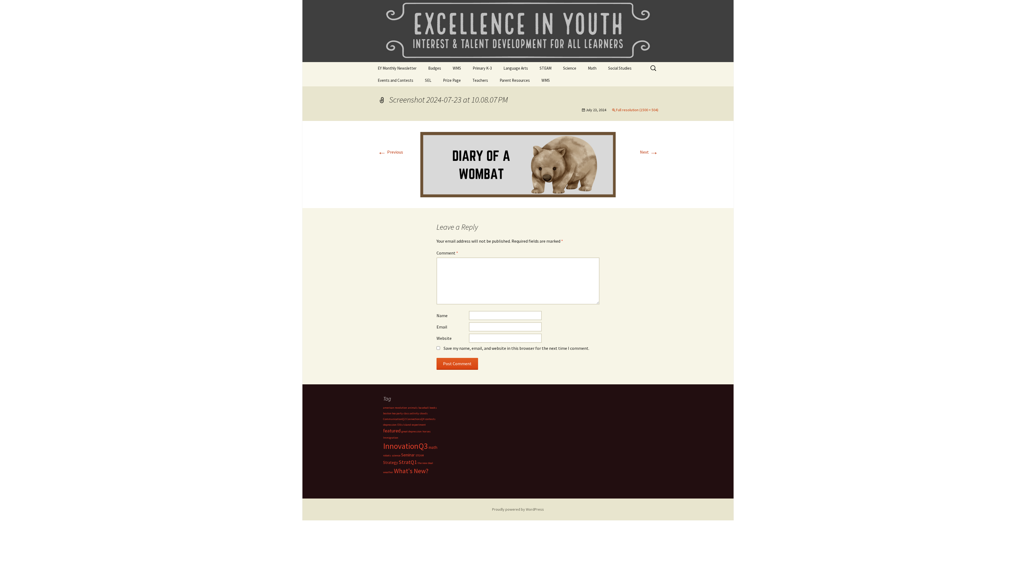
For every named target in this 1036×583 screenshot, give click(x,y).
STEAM (545, 68)
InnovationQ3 (405, 446)
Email (442, 327)
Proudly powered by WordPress (518, 509)
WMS (457, 68)
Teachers (480, 80)
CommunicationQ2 (394, 419)
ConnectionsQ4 (415, 419)
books (433, 407)
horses (426, 431)
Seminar (408, 454)
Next (649, 152)
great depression (411, 431)
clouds (424, 413)
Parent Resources (515, 80)
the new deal (425, 463)
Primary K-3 (482, 68)
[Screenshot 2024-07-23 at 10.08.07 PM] (518, 164)
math (433, 447)
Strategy (390, 462)
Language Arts (515, 68)
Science (569, 68)
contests (430, 419)
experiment (419, 424)
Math (592, 68)
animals (413, 407)
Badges (434, 68)
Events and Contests (395, 80)
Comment (447, 253)
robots (387, 455)
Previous (390, 152)
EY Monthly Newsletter (397, 68)
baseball (423, 407)
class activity (411, 413)
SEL (428, 80)
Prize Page (452, 80)
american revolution (395, 407)
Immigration (390, 437)
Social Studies (620, 68)
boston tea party (393, 413)
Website (444, 338)
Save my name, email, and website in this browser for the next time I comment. (516, 348)
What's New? (411, 471)
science (396, 455)
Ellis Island (404, 424)
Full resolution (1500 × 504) (637, 109)
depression (390, 424)
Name (442, 315)
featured (392, 431)
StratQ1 (408, 462)
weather (388, 472)
